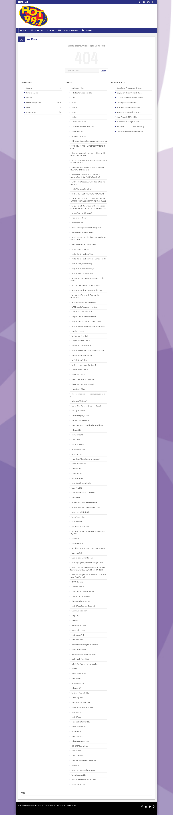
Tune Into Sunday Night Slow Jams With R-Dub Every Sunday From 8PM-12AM (88, 576)
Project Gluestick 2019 (79, 649)
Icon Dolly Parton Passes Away (127, 102)
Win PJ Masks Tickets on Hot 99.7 (82, 312)
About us (88, 30)
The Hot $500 (76, 498)
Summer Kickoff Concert (79, 218)
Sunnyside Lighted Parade (80, 420)
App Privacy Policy (78, 88)
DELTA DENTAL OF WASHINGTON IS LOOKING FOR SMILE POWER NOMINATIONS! (87, 168)
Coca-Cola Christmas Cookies (81, 483)
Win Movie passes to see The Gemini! (84, 365)
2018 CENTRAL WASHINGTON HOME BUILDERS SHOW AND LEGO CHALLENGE (88, 161)
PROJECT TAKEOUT (78, 444)
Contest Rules (76, 717)
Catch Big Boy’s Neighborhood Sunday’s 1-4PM (87, 563)
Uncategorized (31, 112)
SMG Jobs (75, 620)
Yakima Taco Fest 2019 (79, 674)
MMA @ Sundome (77, 582)
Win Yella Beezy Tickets (79, 360)
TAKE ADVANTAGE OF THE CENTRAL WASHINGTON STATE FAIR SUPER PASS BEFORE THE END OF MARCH (88, 200)
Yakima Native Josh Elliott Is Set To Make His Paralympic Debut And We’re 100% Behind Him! (85, 176)
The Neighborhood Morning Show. (83, 355)
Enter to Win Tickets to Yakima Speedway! (85, 664)
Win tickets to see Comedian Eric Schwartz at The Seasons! (87, 279)
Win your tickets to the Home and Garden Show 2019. (88, 326)
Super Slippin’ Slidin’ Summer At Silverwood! (86, 459)
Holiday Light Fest (77, 698)
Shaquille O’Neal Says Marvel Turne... (129, 107)
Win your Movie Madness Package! (83, 268)
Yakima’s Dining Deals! (79, 625)
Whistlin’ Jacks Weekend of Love (82, 558)
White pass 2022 (77, 553)
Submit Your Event (77, 640)
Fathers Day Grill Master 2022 (81, 512)
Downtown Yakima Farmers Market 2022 (84, 760)
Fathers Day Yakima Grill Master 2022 (83, 770)
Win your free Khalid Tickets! (81, 341)
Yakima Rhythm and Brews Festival (83, 232)
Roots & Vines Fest (78, 635)
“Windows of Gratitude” (79, 401)
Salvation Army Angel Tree (80, 416)
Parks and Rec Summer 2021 (81, 722)
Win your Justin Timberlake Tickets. (83, 273)
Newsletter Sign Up (78, 587)
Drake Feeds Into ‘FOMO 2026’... (127, 117)
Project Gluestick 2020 (79, 464)
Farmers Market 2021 (78, 683)
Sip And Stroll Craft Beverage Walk (83, 384)
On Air (51, 30)
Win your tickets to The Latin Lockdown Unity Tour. (88, 350)
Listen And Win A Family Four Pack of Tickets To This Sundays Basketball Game (87, 154)
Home (25, 30)
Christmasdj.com (77, 473)
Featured (29, 98)
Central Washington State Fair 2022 (83, 592)
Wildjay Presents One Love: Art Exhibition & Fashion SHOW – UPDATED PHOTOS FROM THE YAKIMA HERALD (88, 207)
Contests (74, 107)
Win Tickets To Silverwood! (80, 527)
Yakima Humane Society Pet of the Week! (85, 645)
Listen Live (38, 30)
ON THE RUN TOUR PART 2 (80, 249)
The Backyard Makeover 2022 (81, 601)
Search (103, 70)
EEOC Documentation (48, 805)
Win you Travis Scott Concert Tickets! (84, 302)
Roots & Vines (76, 678)
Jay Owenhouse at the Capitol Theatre (84, 654)
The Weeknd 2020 (77, 435)
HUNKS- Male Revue (78, 375)
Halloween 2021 (76, 688)
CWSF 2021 (75, 539)
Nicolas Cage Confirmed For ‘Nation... (129, 112)
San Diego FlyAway (78, 331)
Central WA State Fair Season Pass (83, 707)
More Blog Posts (77, 454)
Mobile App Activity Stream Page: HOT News (86, 507)
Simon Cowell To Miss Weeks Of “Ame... (129, 88)
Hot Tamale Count (77, 543)
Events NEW (75, 765)
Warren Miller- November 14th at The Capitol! (86, 406)
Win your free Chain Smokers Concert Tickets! (86, 321)
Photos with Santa (77, 736)
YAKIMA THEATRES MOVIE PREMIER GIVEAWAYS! (88, 194)
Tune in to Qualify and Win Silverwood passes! (86, 228)
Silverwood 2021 (77, 522)
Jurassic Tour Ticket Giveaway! (82, 213)
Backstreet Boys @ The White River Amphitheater (88, 425)
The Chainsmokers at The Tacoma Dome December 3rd (87, 395)
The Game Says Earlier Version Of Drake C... (131, 98)
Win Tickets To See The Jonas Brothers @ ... (131, 127)
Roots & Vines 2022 (78, 756)
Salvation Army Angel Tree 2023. (82, 93)
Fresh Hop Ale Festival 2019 (80, 659)
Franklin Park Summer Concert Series (84, 244)
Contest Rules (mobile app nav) (82, 264)
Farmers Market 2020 (78, 449)
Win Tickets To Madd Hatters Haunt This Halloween (88, 548)
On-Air (74, 102)
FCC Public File (60, 805)
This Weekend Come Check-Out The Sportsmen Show (89, 141)
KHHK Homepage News (33, 102)
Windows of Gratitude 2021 (80, 693)
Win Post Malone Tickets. (80, 370)
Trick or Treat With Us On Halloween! (83, 379)
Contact (74, 117)
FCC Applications (77, 478)
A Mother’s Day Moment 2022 (81, 596)
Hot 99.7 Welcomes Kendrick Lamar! (83, 127)
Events (74, 112)
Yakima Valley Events (78, 630)
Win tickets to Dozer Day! (80, 336)
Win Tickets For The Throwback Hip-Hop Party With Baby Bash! (87, 532)
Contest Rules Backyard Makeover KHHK (85, 606)
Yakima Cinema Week (78, 517)
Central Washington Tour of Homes (83, 254)
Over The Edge (76, 669)
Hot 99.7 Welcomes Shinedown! (82, 189)
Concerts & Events (70, 30)
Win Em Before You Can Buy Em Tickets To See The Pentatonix (87, 183)
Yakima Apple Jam (77, 223)
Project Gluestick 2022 (79, 727)
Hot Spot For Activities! (79, 122)
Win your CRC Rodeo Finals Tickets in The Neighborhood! (84, 296)
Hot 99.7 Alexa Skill (78, 131)
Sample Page (76, 616)
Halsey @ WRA (76, 430)
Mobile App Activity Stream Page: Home (84, 502)
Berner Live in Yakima (78, 389)
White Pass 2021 (77, 488)
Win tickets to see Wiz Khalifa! (81, 346)
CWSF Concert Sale (78, 785)
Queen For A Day (77, 712)
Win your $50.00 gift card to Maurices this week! (87, 290)
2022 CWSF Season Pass (80, 746)
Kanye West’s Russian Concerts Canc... (129, 93)
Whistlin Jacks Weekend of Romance (83, 493)
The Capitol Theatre (78, 411)
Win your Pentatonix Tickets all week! (84, 317)
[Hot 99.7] (33, 16)
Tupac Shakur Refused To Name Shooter (130, 131)
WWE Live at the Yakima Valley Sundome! (85, 307)
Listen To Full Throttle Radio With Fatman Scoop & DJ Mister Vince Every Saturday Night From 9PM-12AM (88, 568)
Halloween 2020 (76, 469)
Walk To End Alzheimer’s (79, 611)
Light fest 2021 (76, 731)
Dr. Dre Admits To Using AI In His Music (129, 122)
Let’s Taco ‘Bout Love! (79, 136)
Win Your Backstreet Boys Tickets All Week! (86, 285)
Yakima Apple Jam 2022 (79, 775)
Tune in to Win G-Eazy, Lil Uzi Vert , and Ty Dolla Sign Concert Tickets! (88, 238)
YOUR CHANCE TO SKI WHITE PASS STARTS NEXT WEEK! (87, 147)
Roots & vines (76, 440)
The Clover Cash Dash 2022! (81, 703)
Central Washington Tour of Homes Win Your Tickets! (89, 259)
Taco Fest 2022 (76, 751)
